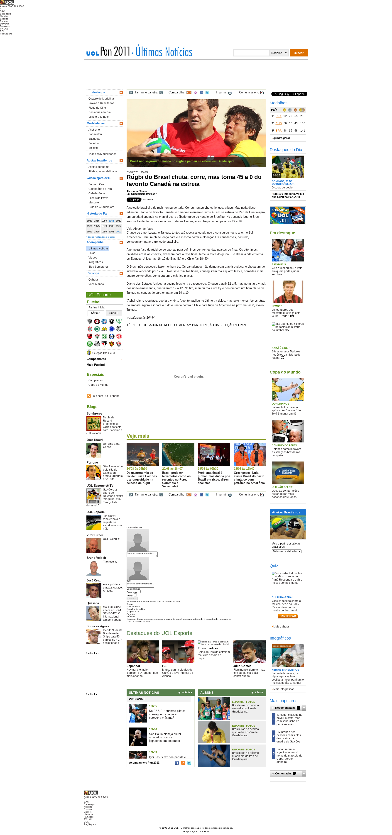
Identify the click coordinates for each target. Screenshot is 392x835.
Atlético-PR (98, 322)
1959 (104, 220)
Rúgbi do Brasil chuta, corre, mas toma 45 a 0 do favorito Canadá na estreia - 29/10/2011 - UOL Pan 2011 (162, 50)
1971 (89, 226)
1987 (118, 226)
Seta (304, 708)
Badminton (95, 134)
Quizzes (93, 279)
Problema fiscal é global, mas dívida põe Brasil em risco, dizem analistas (214, 478)
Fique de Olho (97, 107)
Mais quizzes (281, 626)
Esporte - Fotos (243, 702)
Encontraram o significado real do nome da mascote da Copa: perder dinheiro (289, 756)
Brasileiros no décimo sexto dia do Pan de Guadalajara (245, 708)
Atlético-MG (91, 322)
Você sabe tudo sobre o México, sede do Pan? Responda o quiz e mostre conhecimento (286, 605)
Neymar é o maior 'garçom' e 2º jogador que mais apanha (142, 673)
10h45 (153, 752)
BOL (2, 31)
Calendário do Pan (100, 188)
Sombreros (94, 413)
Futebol (93, 302)
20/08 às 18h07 (172, 468)
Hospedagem (190, 831)
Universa (4, 23)
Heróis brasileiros (285, 669)
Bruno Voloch (96, 557)
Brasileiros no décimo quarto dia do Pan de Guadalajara (245, 756)
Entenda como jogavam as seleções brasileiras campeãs (286, 452)
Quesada (93, 603)
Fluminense (98, 337)
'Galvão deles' (282, 487)
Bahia (106, 322)
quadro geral (281, 138)
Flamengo (91, 337)
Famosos (5, 26)
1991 (89, 231)
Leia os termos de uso (138, 621)
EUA (279, 116)
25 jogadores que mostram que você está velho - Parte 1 (286, 313)
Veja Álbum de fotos (140, 228)
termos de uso (172, 601)
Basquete (94, 138)
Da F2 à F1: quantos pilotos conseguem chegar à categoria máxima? (167, 714)
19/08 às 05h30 (208, 468)
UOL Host (204, 831)
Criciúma (106, 329)
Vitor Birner (95, 535)
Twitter (207, 92)
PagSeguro (6, 33)
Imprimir (221, 92)
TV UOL (4, 28)
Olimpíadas (95, 380)
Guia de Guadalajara (101, 207)
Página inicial (96, 307)
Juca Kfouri (95, 440)
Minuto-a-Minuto (98, 116)
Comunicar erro (249, 92)
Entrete (4, 21)
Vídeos (92, 257)
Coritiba (98, 329)
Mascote (93, 202)
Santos (98, 344)
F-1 (164, 666)
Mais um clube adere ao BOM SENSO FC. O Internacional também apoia (112, 613)
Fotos (91, 253)
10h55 (153, 706)
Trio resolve (110, 561)
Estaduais (279, 264)
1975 (97, 226)
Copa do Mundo (98, 384)
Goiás (106, 337)
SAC (2, 11)
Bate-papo (5, 13)
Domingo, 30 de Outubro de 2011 (283, 182)
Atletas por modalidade (102, 171)
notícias (187, 692)
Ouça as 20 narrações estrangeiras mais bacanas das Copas (285, 494)
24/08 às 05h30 (137, 468)
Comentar (132, 598)
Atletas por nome (98, 166)
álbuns (259, 692)
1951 (89, 220)
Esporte (4, 18)
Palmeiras (91, 344)
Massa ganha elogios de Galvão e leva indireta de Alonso (177, 673)
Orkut (195, 92)
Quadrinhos (280, 403)
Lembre (277, 306)
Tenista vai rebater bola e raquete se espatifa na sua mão (112, 522)
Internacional (120, 337)
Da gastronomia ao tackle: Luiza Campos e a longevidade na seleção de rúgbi (142, 478)
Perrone (92, 462)
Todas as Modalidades (102, 154)
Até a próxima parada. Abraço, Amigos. (112, 587)
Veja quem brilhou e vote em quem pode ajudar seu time (287, 271)
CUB (279, 123)
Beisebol (93, 143)
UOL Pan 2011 (109, 51)
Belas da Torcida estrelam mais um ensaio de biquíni (214, 655)
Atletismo (94, 129)
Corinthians (91, 329)
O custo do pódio (282, 187)
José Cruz (94, 580)
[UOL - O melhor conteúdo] (7, 3)
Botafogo (113, 322)
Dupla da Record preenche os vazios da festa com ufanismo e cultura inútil (104, 425)
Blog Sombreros (98, 266)
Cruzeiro (113, 329)
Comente (147, 199)
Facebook (201, 92)
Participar (288, 616)
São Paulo (106, 344)
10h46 (153, 729)
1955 (97, 220)
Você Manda (96, 284)
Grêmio (113, 337)
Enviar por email (188, 92)
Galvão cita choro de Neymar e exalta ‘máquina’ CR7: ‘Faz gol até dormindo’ (104, 497)
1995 (97, 231)
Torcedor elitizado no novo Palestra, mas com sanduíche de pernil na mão (289, 719)
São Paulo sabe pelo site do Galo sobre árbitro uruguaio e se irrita (113, 473)
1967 (118, 220)
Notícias (4, 16)
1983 (111, 226)
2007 (118, 231)
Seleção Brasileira (103, 353)
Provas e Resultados (101, 103)
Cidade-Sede (96, 193)
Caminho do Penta (284, 445)
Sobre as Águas (98, 626)
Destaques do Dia (99, 112)
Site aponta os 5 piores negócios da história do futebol (286, 354)
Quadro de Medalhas (101, 98)
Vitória (120, 344)
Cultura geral (282, 597)
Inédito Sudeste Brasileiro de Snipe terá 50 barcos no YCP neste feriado (112, 637)
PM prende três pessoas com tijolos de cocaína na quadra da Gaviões (289, 736)
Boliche (93, 147)
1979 (104, 226)
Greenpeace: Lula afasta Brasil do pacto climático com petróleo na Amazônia (249, 478)
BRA (279, 130)
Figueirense (120, 329)
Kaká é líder (280, 348)
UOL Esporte (99, 295)
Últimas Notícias (98, 248)
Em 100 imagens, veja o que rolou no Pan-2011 (288, 195)
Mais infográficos (283, 689)
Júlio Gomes (242, 666)
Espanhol (133, 666)
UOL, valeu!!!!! (111, 539)
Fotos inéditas (208, 648)
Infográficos (95, 262)
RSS (183, 763)
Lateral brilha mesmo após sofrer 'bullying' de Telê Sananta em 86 (286, 410)
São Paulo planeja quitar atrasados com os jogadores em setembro (165, 737)
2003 (111, 231)
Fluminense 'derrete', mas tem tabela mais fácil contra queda (249, 673)
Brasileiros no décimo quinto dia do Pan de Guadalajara (245, 732)
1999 (104, 231)
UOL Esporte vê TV (100, 485)
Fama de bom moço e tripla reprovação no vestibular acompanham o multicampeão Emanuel (288, 678)
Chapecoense (120, 322)
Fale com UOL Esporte (106, 396)
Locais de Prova (98, 198)
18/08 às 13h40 (244, 468)
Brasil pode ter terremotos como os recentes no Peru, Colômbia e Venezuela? (176, 479)
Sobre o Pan (96, 184)
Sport (113, 344)
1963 (111, 220)
